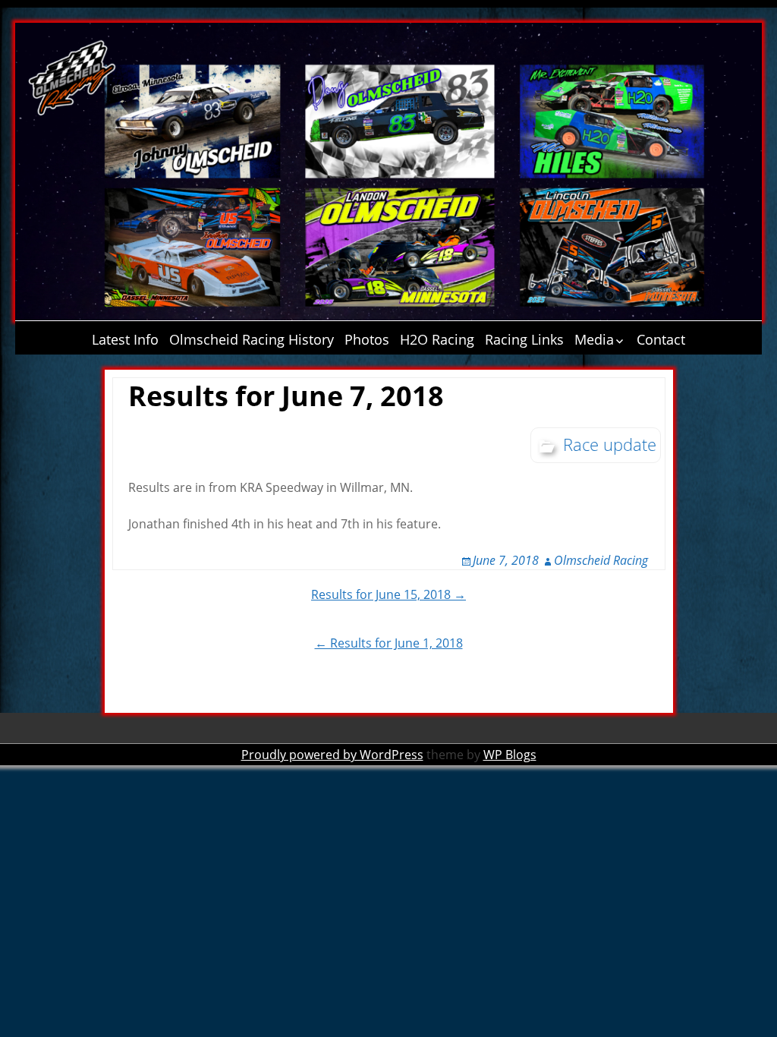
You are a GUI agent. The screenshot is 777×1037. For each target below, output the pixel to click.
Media (594, 339)
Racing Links (524, 339)
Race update (609, 444)
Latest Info (125, 339)
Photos (366, 339)
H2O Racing (437, 339)
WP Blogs (509, 754)
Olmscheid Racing (601, 560)
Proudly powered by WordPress (332, 754)
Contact (661, 339)
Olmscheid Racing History (251, 339)
